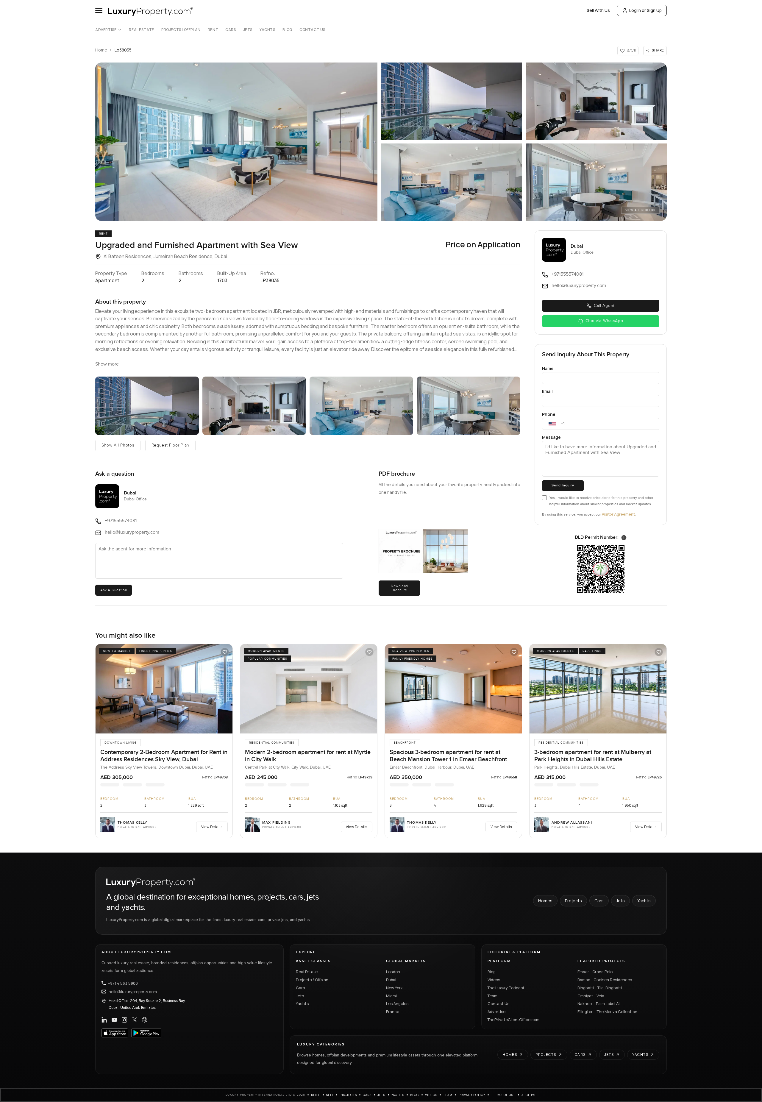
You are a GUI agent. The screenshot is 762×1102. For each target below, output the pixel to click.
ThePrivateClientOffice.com (513, 1019)
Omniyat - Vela (590, 995)
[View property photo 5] (596, 182)
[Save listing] (225, 652)
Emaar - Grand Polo (595, 971)
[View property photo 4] (451, 182)
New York (394, 987)
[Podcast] (144, 1020)
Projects (573, 900)
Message (551, 437)
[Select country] (552, 424)
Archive (528, 1094)
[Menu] (99, 10)
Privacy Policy (472, 1094)
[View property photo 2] (451, 101)
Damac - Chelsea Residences (604, 979)
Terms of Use (503, 1094)
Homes (545, 900)
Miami (391, 995)
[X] (134, 1020)
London (393, 971)
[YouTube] (114, 1020)
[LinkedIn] (104, 1020)
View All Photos (640, 210)
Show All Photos (118, 445)
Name (548, 368)
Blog (287, 29)
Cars (230, 29)
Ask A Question (113, 590)
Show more (107, 364)
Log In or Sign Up (645, 10)
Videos (494, 979)
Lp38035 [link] (123, 50)
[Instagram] (124, 1020)
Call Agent (604, 305)
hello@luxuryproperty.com (133, 991)
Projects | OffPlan (181, 29)
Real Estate (141, 29)
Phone (548, 414)
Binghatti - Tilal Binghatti (599, 987)
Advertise (105, 29)
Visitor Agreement (618, 514)
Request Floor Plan (171, 445)
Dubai (391, 979)
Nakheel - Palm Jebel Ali (598, 1003)
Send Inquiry (563, 485)
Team (492, 995)
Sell (330, 1094)
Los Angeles (397, 1003)
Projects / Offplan (312, 979)
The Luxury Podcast (506, 987)
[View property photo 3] (596, 101)
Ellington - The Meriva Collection (607, 1011)
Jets (247, 29)
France (392, 1011)
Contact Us (312, 29)
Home (101, 50)
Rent (213, 29)
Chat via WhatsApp (604, 321)
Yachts (267, 29)
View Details (212, 826)
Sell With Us (598, 10)
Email (547, 391)
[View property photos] (236, 142)
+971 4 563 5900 (123, 983)
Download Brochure (399, 588)
